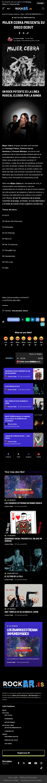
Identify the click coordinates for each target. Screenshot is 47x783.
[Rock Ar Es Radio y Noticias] (23, 8)
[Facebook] (8, 455)
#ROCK (25, 311)
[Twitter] (18, 455)
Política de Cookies (11, 780)
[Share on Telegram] (37, 319)
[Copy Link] (27, 33)
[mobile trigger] (4, 8)
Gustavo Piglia (19, 38)
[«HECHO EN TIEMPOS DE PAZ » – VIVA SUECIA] (38, 440)
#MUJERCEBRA (17, 311)
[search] (43, 8)
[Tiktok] (41, 768)
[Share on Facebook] (19, 33)
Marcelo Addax (12, 424)
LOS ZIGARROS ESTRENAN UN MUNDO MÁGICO (22, 632)
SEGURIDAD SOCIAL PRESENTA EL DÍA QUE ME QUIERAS (23, 539)
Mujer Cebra (15, 183)
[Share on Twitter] (23, 33)
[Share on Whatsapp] (28, 319)
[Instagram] (28, 455)
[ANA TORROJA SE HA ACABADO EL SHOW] (38, 404)
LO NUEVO (13, 626)
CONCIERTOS (12, 573)
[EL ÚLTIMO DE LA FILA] (38, 388)
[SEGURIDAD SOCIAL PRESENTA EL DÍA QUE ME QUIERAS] (38, 374)
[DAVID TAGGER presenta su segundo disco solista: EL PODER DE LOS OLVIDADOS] (38, 421)
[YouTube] (30, 763)
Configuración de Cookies (31, 780)
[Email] (42, 319)
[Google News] (36, 763)
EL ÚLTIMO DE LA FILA (12, 386)
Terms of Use (15, 4)
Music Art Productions (20, 695)
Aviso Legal (12, 777)
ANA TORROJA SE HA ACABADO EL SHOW (21, 612)
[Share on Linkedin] (33, 319)
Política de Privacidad (28, 777)
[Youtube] (38, 455)
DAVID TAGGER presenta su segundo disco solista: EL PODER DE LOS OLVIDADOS (17, 418)
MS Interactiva (33, 695)
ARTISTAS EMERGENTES (24, 17)
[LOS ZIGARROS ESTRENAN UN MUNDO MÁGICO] (23, 647)
